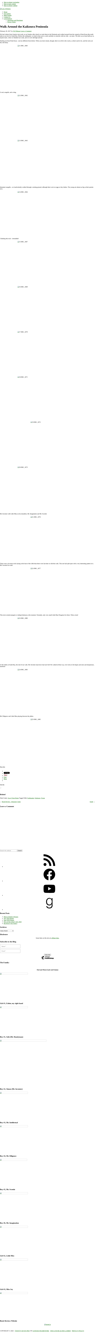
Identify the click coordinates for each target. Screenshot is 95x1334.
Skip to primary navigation (11, 2)
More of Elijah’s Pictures (11, 917)
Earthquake (30, 798)
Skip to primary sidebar (10, 5)
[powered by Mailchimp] (47, 959)
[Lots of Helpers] (5, 9)
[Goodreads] (49, 909)
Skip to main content (10, 4)
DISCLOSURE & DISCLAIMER (60, 1331)
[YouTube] (49, 895)
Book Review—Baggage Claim (11, 802)
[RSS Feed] (49, 866)
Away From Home (13, 798)
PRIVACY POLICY (78, 1331)
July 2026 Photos (9, 918)
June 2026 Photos (9, 920)
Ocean (43, 798)
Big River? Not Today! (10, 923)
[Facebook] (49, 881)
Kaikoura (37, 798)
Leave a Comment (26, 31)
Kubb (91, 802)
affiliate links (55, 938)
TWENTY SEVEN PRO (22, 1331)
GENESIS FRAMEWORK (41, 1331)
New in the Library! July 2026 (13, 922)
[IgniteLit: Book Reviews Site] (47, 1324)
